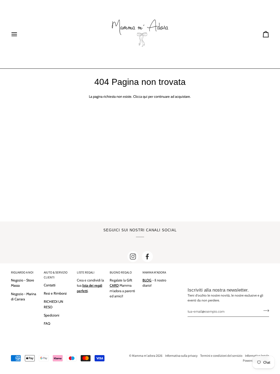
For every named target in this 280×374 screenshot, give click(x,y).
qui (145, 96)
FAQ (47, 323)
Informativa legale (257, 355)
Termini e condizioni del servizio (221, 355)
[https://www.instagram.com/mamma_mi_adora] (133, 256)
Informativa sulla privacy (181, 355)
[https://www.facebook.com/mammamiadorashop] (147, 256)
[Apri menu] (19, 34)
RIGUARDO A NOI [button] (22, 272)
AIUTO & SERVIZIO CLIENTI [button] (56, 274)
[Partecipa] (264, 310)
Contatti (50, 285)
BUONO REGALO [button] (121, 272)
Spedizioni (51, 315)
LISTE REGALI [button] (85, 272)
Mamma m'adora (143, 355)
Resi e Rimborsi (55, 293)
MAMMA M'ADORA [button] (154, 272)
